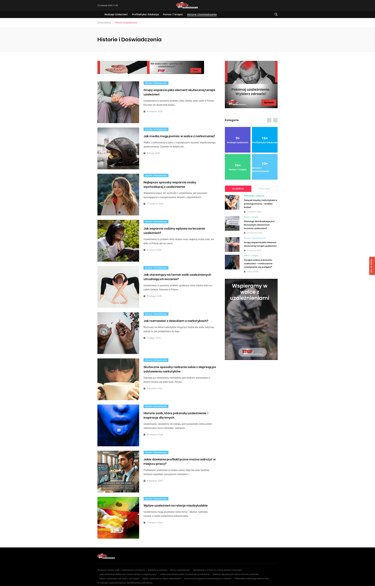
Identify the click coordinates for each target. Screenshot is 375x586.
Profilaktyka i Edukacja (145, 14)
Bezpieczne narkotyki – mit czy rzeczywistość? (169, 570)
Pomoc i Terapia (173, 14)
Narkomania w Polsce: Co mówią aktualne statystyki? (217, 570)
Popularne (264, 189)
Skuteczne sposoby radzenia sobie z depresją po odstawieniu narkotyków (180, 369)
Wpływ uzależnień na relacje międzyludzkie (176, 505)
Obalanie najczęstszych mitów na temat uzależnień (235, 574)
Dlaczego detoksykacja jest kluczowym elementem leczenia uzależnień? (259, 225)
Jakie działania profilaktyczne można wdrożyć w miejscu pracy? (128, 574)
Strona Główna (104, 22)
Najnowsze (238, 189)
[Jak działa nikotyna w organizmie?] (251, 84)
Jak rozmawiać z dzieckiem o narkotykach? (176, 321)
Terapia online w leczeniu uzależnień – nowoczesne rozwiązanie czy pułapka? (258, 264)
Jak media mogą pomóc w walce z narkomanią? (179, 136)
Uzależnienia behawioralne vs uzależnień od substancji (184, 574)
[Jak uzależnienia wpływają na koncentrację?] (150, 67)
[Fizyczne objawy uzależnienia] (251, 319)
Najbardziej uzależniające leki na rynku (252, 578)
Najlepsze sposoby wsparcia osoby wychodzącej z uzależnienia (170, 184)
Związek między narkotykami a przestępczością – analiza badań (260, 204)
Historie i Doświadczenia (202, 14)
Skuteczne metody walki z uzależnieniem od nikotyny (121, 570)
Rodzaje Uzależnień (116, 14)
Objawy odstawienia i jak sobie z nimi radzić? (119, 578)
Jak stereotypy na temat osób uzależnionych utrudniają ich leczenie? (177, 277)
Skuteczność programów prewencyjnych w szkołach (208, 578)
